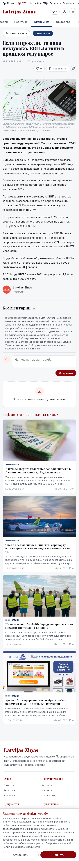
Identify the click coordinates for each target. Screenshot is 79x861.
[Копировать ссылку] (73, 68)
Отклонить (20, 854)
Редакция (9, 790)
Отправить (66, 373)
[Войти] (64, 11)
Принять (58, 854)
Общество (63, 21)
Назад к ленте (18, 33)
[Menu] (72, 11)
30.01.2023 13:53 (12, 60)
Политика (21, 21)
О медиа (9, 785)
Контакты (47, 790)
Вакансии (9, 795)
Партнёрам (48, 795)
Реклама (47, 785)
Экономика (41, 21)
